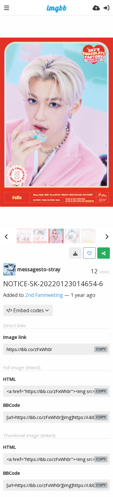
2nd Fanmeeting (44, 295)
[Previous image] (6, 236)
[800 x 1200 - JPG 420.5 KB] (75, 253)
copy (101, 349)
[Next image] (106, 236)
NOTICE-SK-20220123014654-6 (53, 283)
